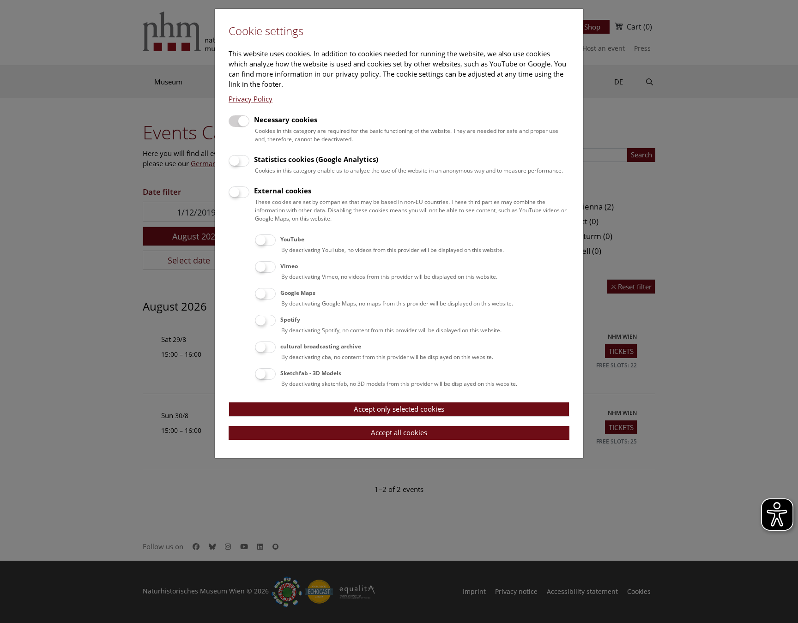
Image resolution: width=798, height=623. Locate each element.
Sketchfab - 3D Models (310, 373)
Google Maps (297, 293)
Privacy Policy (250, 98)
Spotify (290, 319)
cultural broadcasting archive (320, 346)
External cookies (282, 190)
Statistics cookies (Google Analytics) (316, 159)
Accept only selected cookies (399, 408)
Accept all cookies (399, 432)
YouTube (292, 239)
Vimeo (289, 266)
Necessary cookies (285, 119)
